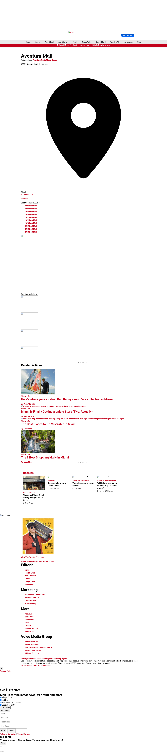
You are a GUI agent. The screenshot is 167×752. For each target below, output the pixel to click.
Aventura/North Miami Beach (45, 60)
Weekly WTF (114, 42)
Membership (30, 631)
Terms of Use (30, 601)
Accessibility (44, 659)
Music (75, 42)
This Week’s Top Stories (11, 702)
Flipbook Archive (31, 628)
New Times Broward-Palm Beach (38, 647)
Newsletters (128, 42)
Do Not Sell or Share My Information (36, 666)
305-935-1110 (27, 194)
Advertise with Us (32, 598)
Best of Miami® (8, 705)
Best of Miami (101, 42)
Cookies (35, 659)
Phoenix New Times (33, 650)
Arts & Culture (64, 42)
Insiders (5, 700)
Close (3, 743)
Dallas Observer (31, 642)
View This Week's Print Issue (32, 557)
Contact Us (29, 617)
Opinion (37, 42)
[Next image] (3, 751)
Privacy (24, 659)
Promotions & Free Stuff (35, 595)
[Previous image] (1, 751)
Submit (11, 731)
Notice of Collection (8, 734)
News (28, 42)
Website (24, 199)
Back (3, 731)
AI (50, 659)
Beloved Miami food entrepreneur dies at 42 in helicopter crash (83, 45)
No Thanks (5, 711)
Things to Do (7, 698)
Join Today (5, 707)
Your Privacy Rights (59, 659)
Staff (27, 623)
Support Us (127, 35)
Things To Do (86, 42)
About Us (28, 614)
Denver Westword (32, 644)
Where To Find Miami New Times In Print (37, 561)
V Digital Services (32, 653)
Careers (28, 625)
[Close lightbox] (1, 746)
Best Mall (31, 206)
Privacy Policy (30, 603)
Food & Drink (49, 42)
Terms (29, 659)
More (139, 42)
